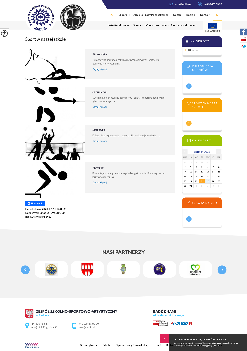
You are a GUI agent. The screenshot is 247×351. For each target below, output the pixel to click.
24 (191, 181)
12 (202, 171)
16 (185, 176)
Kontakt (205, 14)
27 (208, 181)
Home (125, 25)
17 (191, 176)
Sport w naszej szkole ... (182, 25)
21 (213, 176)
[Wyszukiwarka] (217, 15)
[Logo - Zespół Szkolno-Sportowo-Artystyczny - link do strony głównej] (63, 17)
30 (185, 186)
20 (208, 176)
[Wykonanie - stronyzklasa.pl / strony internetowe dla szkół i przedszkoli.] (32, 345)
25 (196, 181)
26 (202, 181)
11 (196, 171)
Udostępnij (37, 203)
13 (208, 171)
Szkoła (123, 14)
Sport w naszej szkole (45, 39)
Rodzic (190, 14)
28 (213, 181)
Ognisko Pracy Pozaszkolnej (150, 14)
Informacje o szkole (154, 25)
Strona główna (111, 15)
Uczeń (177, 14)
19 (202, 176)
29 (219, 181)
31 (191, 186)
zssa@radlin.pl (183, 4)
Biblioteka (193, 50)
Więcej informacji (189, 86)
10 (191, 171)
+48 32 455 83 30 (212, 4)
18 (196, 176)
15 (219, 171)
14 (213, 171)
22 (219, 176)
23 (185, 181)
